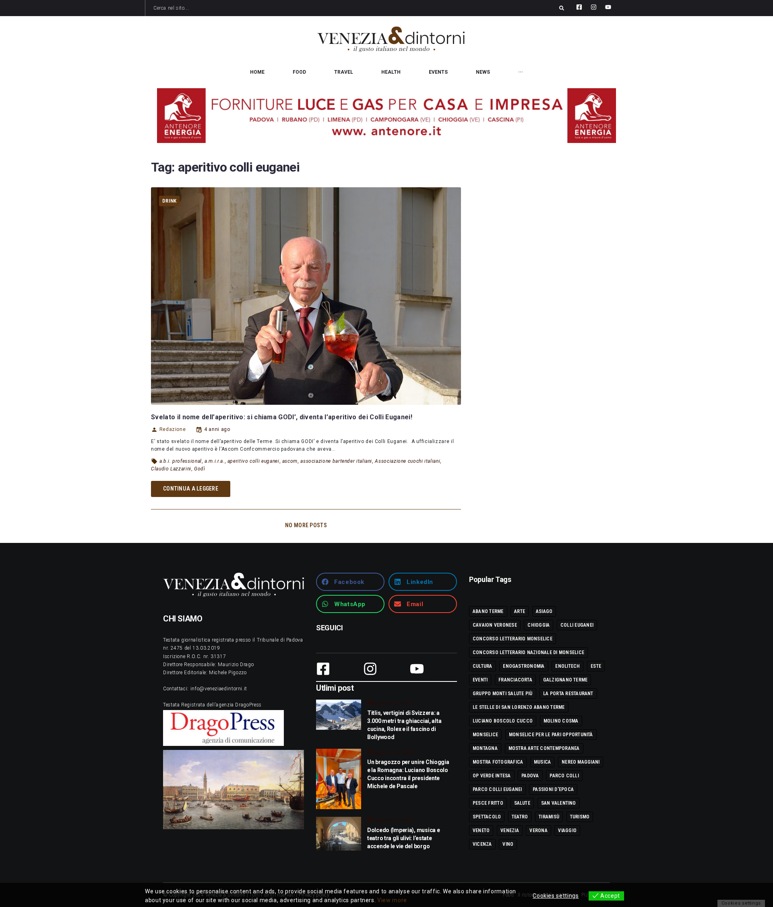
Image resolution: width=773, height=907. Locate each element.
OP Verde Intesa (492, 776)
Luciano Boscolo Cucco (503, 721)
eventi (480, 680)
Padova (530, 776)
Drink (169, 201)
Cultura (482, 666)
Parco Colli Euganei (497, 789)
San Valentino (558, 803)
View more (392, 900)
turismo (580, 817)
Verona (538, 830)
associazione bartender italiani (336, 461)
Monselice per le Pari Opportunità (551, 734)
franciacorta (515, 680)
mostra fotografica (498, 762)
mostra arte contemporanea (544, 748)
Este (596, 666)
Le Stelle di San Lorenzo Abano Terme (519, 707)
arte (519, 611)
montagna (485, 748)
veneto (481, 830)
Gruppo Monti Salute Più (503, 693)
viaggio (567, 830)
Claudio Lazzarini (171, 469)
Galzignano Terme (565, 680)
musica (542, 762)
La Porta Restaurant (568, 693)
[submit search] (561, 8)
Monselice (485, 734)
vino (507, 844)
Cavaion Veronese (495, 625)
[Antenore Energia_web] (386, 115)
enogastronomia (523, 666)
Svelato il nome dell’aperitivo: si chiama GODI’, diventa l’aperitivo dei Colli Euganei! (281, 417)
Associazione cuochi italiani (407, 461)
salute (522, 803)
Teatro (520, 817)
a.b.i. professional (180, 461)
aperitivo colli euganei (253, 461)
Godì (199, 469)
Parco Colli (564, 776)
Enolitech (567, 666)
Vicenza (482, 844)
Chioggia (538, 625)
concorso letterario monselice (512, 639)
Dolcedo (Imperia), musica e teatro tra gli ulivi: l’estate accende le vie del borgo (403, 838)
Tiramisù (549, 817)
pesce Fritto (488, 803)
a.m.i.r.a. (214, 461)
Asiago (544, 611)
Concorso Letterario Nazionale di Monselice (528, 652)
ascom (290, 461)
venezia (509, 830)
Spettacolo (487, 817)
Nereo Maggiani (580, 762)
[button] (350, 582)
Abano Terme (488, 611)
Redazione (172, 429)
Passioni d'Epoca (553, 789)
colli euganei (576, 625)
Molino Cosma (561, 721)
